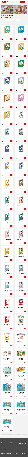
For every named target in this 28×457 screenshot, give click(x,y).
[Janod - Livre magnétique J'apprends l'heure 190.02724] (7, 183)
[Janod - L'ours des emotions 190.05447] (7, 336)
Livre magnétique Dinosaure (21, 188)
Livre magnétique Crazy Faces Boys (21, 222)
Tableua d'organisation (7, 375)
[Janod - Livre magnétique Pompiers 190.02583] (21, 149)
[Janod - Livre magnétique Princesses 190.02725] (21, 234)
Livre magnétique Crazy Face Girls (7, 239)
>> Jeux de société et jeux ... (21, 434)
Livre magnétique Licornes (7, 171)
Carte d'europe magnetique (7, 392)
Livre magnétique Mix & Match (21, 205)
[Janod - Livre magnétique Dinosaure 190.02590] (21, 183)
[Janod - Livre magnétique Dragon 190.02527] (7, 149)
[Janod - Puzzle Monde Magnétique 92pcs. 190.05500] (7, 404)
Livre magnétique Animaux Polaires (21, 171)
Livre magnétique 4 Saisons (7, 256)
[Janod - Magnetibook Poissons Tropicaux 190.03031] (7, 131)
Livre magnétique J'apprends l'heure (7, 188)
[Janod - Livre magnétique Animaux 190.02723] (21, 251)
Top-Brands (4, 15)
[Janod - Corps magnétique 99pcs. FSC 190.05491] (7, 353)
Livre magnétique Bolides (7, 222)
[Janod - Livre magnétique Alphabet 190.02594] (7, 319)
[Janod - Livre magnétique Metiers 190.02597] (7, 268)
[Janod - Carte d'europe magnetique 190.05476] (7, 387)
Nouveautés (11, 450)
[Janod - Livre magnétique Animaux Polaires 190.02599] (21, 166)
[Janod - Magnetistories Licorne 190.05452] (21, 97)
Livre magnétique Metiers (7, 273)
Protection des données (9, 453)
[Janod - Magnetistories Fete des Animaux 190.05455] (7, 80)
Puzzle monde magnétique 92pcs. (7, 426)
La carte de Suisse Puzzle (21, 375)
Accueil (1, 15)
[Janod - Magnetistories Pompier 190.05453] (7, 97)
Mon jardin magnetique (21, 358)
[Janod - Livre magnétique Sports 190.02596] (21, 268)
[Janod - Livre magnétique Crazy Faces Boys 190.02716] (21, 217)
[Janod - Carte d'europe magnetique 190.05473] (21, 387)
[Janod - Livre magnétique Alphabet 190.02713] (7, 302)
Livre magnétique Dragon (7, 154)
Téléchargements (3, 445)
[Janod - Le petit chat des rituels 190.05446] (21, 319)
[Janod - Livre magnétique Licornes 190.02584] (7, 166)
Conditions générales (15, 453)
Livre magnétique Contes (7, 205)
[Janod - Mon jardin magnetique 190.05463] (21, 353)
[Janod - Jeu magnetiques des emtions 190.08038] (21, 336)
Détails (11, 38)
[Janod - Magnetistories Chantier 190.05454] (21, 80)
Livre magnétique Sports (21, 273)
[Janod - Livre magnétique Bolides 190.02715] (7, 217)
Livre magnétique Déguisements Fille (20, 290)
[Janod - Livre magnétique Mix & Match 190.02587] (21, 200)
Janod (7, 15)
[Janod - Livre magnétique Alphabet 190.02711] (21, 302)
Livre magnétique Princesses (20, 239)
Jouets (11, 442)
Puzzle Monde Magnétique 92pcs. (7, 409)
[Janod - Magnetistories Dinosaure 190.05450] (21, 46)
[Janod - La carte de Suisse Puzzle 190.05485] (21, 370)
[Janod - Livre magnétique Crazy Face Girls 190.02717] (7, 234)
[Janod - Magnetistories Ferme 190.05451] (7, 114)
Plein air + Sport (12, 445)
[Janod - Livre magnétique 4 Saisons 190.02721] (7, 251)
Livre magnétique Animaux (21, 256)
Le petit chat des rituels (21, 324)
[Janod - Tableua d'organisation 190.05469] (7, 370)
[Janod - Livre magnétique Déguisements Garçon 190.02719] (7, 285)
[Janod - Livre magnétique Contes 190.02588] (7, 200)
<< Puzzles (7, 434)
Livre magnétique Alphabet (7, 307)
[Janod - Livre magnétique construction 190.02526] (21, 131)
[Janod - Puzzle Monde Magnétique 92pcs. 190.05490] (21, 404)
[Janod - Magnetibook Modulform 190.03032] (21, 114)
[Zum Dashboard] (26, 2)
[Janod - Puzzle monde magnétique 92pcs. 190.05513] (7, 421)
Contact (2, 444)
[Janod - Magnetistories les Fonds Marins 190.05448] (21, 29)
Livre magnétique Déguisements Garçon (7, 290)
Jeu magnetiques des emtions (21, 341)
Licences (11, 444)
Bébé (10, 443)
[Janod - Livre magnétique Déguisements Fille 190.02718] (21, 285)
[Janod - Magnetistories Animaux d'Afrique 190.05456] (21, 63)
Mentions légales (3, 453)
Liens (1, 443)
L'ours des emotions (7, 341)
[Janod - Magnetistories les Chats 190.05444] (7, 29)
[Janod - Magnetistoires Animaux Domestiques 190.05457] (7, 63)
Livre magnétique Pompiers (21, 154)
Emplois (2, 442)
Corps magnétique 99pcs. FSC (7, 358)
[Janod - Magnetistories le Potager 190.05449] (7, 46)
